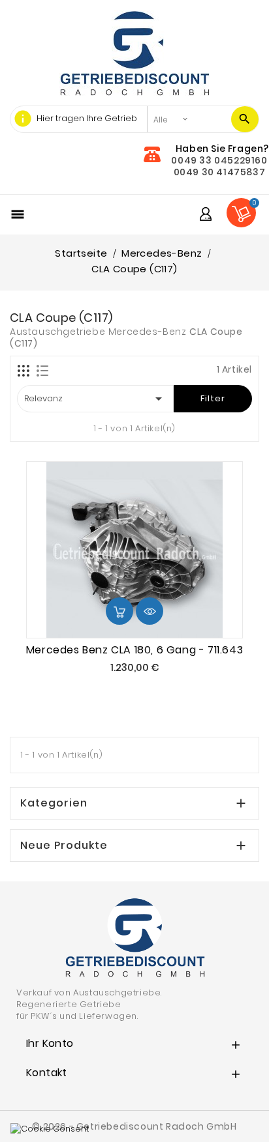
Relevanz (95, 399)
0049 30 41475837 (220, 171)
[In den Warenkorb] (119, 611)
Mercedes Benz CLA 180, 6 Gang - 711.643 (134, 649)
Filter (212, 398)
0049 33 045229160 (219, 160)
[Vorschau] (149, 611)
